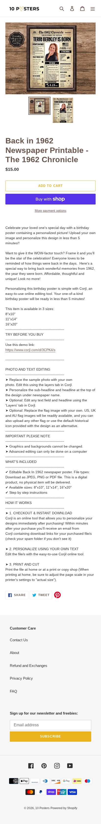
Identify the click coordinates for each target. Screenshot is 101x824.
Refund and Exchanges (28, 665)
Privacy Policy (21, 678)
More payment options (50, 211)
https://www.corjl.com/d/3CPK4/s (30, 350)
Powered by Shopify (63, 808)
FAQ (13, 691)
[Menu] (93, 8)
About (14, 653)
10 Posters (42, 808)
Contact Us (19, 640)
